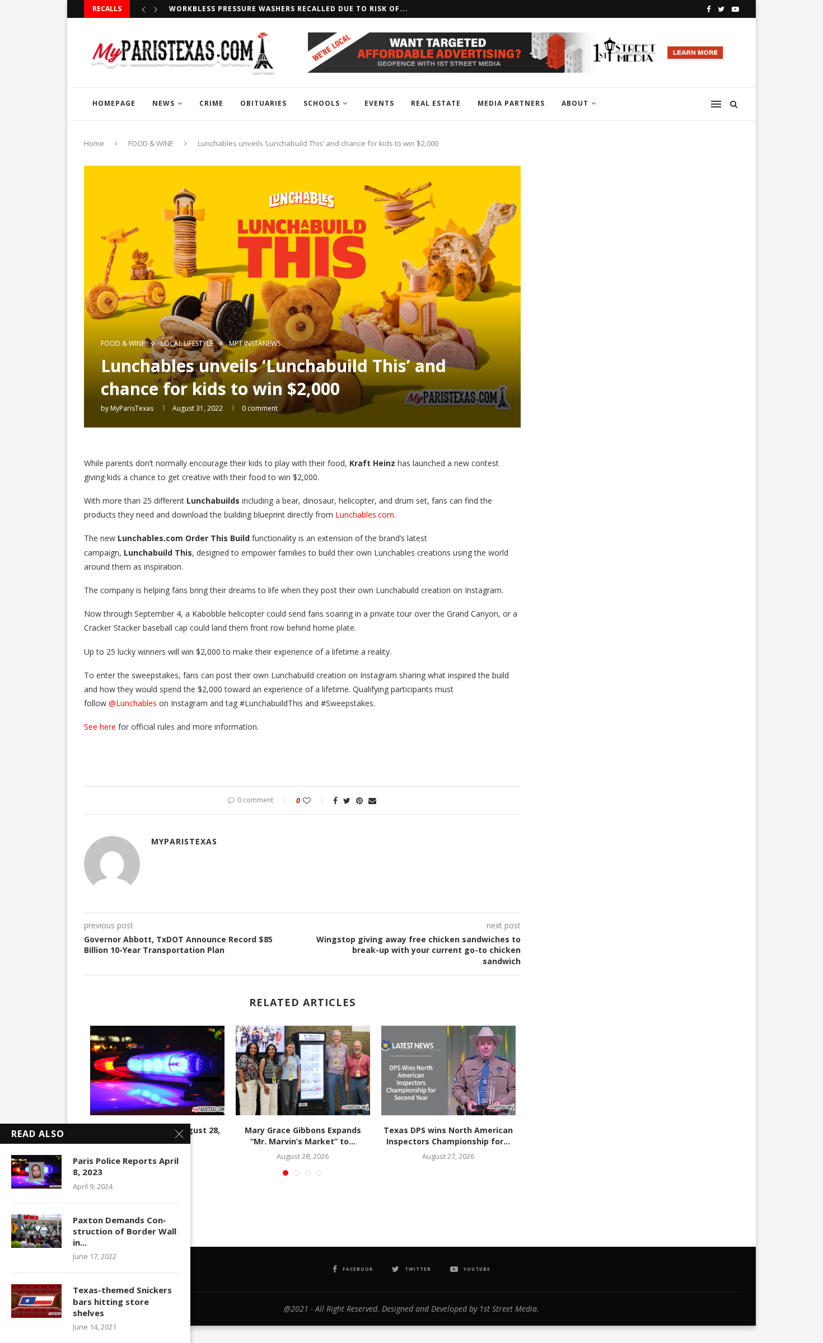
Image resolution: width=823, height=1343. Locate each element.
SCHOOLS (321, 103)
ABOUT (575, 103)
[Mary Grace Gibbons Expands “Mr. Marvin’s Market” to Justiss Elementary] (303, 1070)
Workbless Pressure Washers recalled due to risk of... (288, 8)
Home (94, 143)
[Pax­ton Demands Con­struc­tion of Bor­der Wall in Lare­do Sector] (36, 1231)
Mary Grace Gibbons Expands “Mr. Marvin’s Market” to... (303, 1136)
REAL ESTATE (436, 103)
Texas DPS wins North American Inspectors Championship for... (448, 1136)
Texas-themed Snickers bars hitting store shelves (122, 1301)
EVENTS (379, 103)
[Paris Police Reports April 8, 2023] (36, 1172)
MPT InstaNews (254, 344)
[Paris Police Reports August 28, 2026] (157, 1070)
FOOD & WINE (151, 143)
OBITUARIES (263, 103)
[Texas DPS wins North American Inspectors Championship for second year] (448, 1070)
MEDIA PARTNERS (511, 103)
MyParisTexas (131, 408)
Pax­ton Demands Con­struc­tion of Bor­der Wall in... (124, 1231)
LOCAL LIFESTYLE (187, 344)
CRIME (211, 103)
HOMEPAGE (113, 103)
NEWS (163, 103)
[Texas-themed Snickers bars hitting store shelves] (36, 1301)
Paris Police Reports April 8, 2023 (126, 1166)
